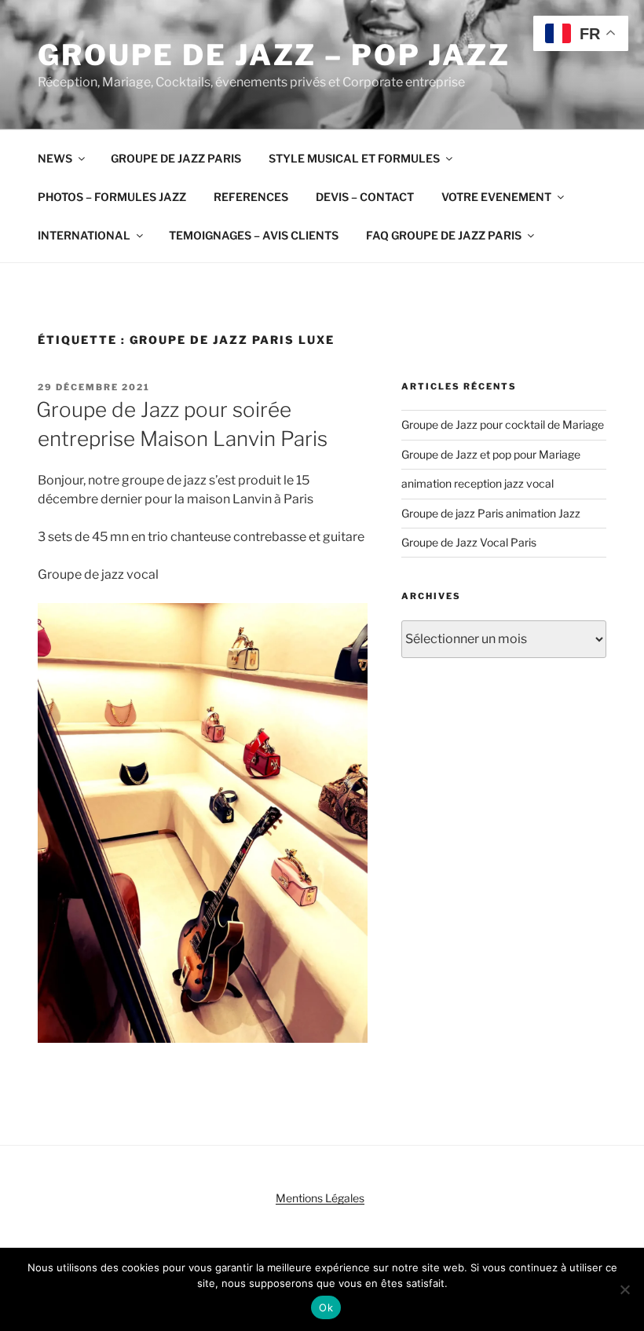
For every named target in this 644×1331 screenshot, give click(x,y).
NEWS (55, 158)
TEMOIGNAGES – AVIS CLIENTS (253, 235)
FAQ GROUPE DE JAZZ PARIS (443, 235)
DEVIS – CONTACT (365, 196)
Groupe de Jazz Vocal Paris (468, 542)
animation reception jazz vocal (477, 483)
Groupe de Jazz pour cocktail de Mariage (502, 424)
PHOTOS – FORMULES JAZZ (112, 196)
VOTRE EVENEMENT (496, 196)
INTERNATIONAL (84, 235)
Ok (326, 1307)
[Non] (624, 1289)
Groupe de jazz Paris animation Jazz (490, 513)
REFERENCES (251, 196)
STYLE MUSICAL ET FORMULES (354, 158)
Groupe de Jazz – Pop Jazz (274, 55)
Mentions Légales (320, 1198)
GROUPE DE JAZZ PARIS (176, 158)
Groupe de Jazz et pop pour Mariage (490, 454)
